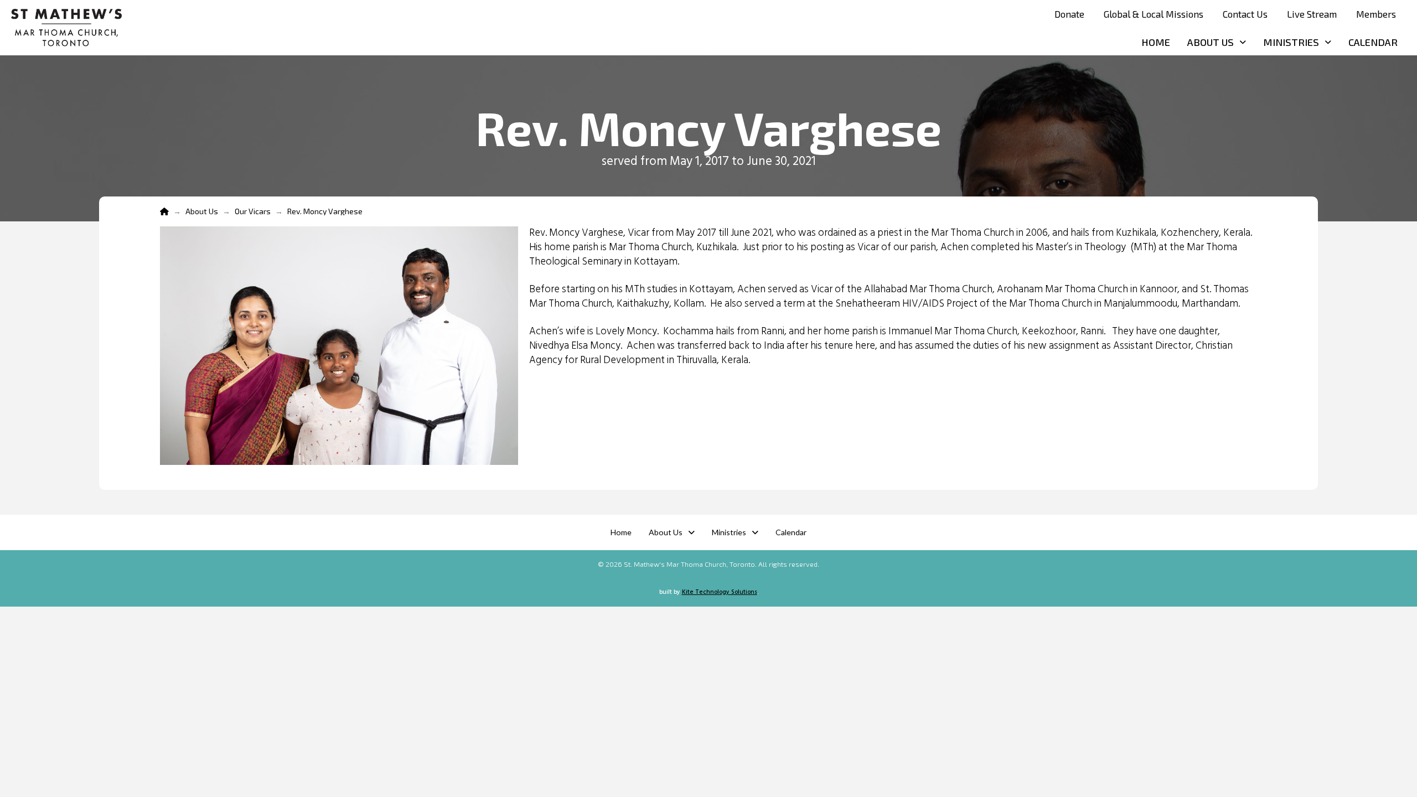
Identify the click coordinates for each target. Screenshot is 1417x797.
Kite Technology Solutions (719, 592)
